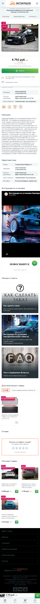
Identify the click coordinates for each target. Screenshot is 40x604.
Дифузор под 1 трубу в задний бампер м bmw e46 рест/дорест (29, 485)
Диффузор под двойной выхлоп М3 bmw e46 (9, 485)
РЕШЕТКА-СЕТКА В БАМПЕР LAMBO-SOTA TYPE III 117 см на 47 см (10, 416)
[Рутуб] (25, 589)
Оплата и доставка (8, 555)
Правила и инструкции (9, 549)
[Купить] (16, 422)
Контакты (5, 561)
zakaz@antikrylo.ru (22, 569)
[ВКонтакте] (20, 589)
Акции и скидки (7, 531)
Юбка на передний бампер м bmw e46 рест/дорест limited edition (10, 516)
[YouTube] (15, 589)
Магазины (5, 537)
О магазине (5, 543)
